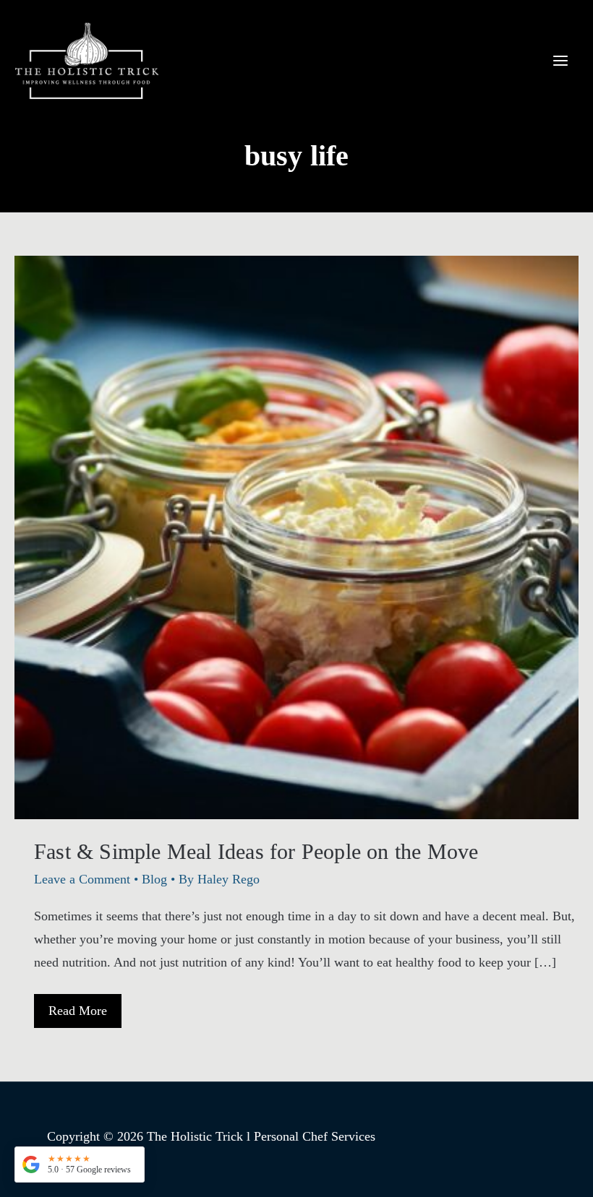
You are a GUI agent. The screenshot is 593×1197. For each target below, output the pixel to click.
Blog (154, 879)
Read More (77, 1015)
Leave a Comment (82, 879)
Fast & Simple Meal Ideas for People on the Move (256, 851)
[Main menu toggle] (560, 61)
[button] (79, 1164)
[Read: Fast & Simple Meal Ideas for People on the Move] (296, 536)
